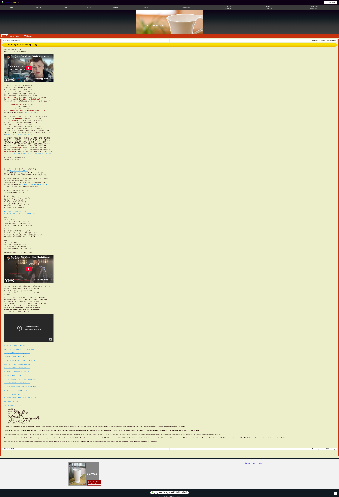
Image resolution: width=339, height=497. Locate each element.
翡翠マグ (38, 7)
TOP (335, 494)
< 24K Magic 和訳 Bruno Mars (11, 40)
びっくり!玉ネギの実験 (268, 7)
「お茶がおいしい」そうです (31, 112)
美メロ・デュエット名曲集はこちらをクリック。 (17, 371)
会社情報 (115, 7)
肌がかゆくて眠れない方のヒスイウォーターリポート (20, 134)
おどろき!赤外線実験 (228, 7)
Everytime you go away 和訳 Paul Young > (324, 40)
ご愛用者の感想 (185, 7)
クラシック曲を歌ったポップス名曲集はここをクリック (19, 360)
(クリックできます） (35, 184)
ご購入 (65, 7)
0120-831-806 (179, 492)
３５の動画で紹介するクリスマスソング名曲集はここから (20, 398)
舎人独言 (146, 7)
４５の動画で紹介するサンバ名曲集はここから (17, 383)
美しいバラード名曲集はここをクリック (15, 345)
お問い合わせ (331, 2)
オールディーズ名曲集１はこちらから (14, 394)
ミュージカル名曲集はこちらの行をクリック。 (17, 368)
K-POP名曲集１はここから (11, 401)
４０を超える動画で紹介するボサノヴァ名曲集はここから (20, 379)
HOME (12, 7)
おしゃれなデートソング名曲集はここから (16, 390)
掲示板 (89, 7)
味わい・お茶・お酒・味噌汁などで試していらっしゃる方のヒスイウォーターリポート (29, 153)
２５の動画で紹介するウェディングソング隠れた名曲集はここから (22, 386)
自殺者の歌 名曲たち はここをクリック (16, 356)
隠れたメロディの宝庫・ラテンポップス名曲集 (17, 364)
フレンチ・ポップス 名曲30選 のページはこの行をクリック (21, 349)
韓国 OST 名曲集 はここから (12, 405)
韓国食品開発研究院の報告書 (314, 7)
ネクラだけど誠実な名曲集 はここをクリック (17, 353)
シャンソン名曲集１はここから (12, 375)
